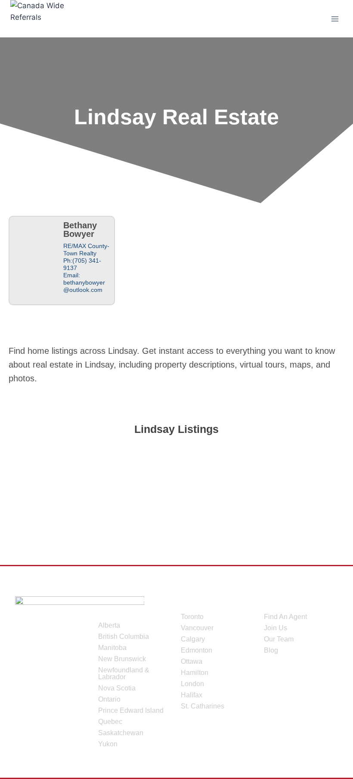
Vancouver (197, 628)
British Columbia (123, 636)
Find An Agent (285, 616)
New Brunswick (122, 658)
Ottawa (191, 661)
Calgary (193, 639)
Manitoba (112, 647)
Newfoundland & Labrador (123, 673)
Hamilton (194, 672)
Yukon (108, 744)
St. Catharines (202, 706)
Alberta (109, 625)
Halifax (191, 695)
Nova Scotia (117, 688)
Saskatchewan (120, 732)
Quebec (110, 721)
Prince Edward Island (131, 710)
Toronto (192, 616)
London (192, 683)
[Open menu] (335, 18)
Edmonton (196, 650)
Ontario (109, 699)
